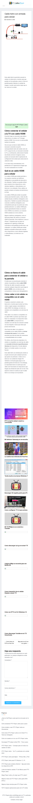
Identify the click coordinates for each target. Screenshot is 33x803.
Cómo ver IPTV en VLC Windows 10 (16, 612)
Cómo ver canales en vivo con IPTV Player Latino (15, 738)
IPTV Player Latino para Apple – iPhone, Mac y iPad (15, 757)
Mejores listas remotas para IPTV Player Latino (14, 784)
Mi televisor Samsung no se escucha (16, 439)
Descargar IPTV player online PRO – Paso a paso (15, 742)
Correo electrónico (10, 688)
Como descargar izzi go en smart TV (16, 545)
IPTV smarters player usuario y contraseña (14, 421)
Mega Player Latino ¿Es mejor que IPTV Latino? (14, 775)
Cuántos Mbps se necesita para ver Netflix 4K (16, 564)
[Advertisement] (16, 58)
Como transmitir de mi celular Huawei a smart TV (14, 592)
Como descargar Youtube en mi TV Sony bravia (16, 634)
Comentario (8, 660)
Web (6, 695)
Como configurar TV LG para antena (16, 510)
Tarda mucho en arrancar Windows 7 (16, 476)
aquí (16, 126)
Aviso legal (19, 799)
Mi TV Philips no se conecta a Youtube (14, 527)
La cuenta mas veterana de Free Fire (16, 456)
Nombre (7, 681)
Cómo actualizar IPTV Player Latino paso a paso (14, 723)
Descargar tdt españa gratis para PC (16, 493)
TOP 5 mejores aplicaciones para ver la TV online (15, 788)
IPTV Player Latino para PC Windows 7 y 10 (13, 760)
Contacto (13, 799)
